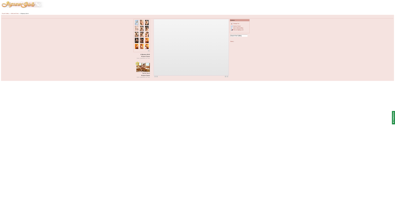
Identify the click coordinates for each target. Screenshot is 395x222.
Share (231, 41)
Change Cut (236, 23)
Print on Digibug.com (238, 29)
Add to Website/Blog (238, 28)
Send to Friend (236, 26)
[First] (155, 76)
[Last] (227, 76)
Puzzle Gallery (5, 13)
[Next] (148, 51)
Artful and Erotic (15, 13)
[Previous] (157, 76)
